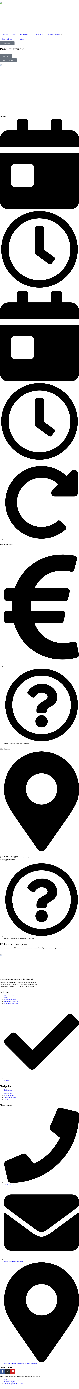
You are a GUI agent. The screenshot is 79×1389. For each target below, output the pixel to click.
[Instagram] (7, 1371)
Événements (24, 34)
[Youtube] (12, 1371)
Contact (20, 39)
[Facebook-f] (2, 1371)
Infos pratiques (7, 39)
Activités (5, 34)
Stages (14, 34)
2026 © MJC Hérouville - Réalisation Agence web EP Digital (20, 1376)
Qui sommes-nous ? (53, 34)
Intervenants (39, 34)
